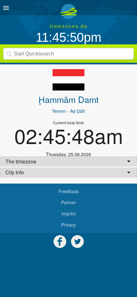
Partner (68, 202)
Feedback (69, 191)
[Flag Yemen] (68, 80)
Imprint (68, 213)
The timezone (20, 161)
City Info (14, 172)
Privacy (68, 224)
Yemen (59, 111)
